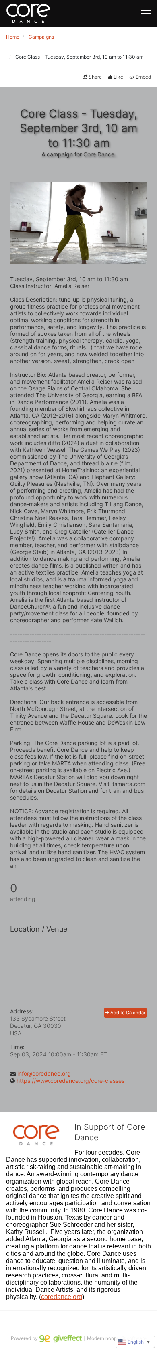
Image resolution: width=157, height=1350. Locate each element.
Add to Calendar (127, 1012)
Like (118, 77)
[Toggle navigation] (146, 13)
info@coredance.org (44, 1073)
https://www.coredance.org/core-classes (70, 1080)
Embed (143, 77)
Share (95, 77)
